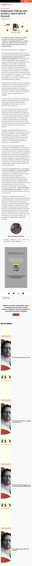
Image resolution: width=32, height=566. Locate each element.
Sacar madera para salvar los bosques (20, 549)
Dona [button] (26, 1)
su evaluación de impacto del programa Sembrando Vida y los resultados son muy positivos (16, 56)
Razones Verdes (5, 8)
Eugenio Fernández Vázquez (16, 236)
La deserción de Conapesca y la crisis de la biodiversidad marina (21, 485)
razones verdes (6, 297)
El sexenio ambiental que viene (21, 357)
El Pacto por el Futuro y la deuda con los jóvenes (21, 421)
